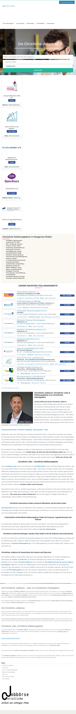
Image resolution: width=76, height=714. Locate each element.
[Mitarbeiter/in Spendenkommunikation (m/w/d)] (11, 147)
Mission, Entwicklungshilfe (14, 269)
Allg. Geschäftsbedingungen (9, 670)
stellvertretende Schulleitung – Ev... (28, 292)
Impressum (5, 667)
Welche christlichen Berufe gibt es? (10, 638)
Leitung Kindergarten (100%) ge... (11, 96)
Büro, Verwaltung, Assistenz (14, 244)
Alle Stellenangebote (8, 23)
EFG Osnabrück (21, 354)
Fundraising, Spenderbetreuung (15, 247)
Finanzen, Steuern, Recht (13, 245)
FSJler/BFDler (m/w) (12, 188)
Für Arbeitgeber (40, 23)
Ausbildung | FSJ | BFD (13, 242)
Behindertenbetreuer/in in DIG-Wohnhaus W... (31, 377)
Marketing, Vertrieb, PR (12, 265)
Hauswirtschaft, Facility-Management (16, 256)
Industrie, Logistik (11, 258)
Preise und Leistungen (8, 676)
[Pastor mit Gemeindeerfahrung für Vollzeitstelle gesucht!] (11, 209)
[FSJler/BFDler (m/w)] (11, 178)
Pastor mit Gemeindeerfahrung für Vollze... (31, 348)
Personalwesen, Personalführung (15, 273)
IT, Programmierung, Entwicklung (16, 260)
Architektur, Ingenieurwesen (14, 240)
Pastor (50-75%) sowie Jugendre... (12, 127)
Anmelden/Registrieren (66, 2)
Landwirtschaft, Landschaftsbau (15, 264)
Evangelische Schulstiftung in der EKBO (28, 298)
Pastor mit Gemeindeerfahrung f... (11, 220)
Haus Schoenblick (22, 317)
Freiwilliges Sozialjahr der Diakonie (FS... (30, 367)
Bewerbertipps (30, 23)
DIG (18, 373)
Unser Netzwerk (20, 23)
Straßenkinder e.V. (22, 326)
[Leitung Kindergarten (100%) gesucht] (11, 85)
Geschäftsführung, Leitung (13, 251)
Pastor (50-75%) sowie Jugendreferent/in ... (31, 358)
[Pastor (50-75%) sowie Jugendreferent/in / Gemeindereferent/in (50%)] (11, 116)
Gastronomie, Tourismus (13, 249)
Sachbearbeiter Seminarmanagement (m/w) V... (32, 311)
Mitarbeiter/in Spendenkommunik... (11, 158)
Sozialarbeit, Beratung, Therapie (15, 276)
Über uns (4, 674)
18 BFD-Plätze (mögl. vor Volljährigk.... (29, 301)
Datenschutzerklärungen (8, 672)
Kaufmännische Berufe (12, 262)
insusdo (19, 307)
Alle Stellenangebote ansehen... (10, 388)
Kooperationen (50, 23)
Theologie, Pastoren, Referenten (15, 278)
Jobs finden (38, 70)
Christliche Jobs (61, 631)
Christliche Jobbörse (7, 665)
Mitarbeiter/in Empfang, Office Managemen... (31, 320)
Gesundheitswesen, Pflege (13, 253)
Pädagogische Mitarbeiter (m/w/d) (28, 339)
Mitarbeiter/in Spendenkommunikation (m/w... (32, 329)
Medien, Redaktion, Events (13, 267)
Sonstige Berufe (10, 274)
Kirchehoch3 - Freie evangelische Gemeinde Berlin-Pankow (33, 364)
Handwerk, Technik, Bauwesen (15, 255)
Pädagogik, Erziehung (12, 271)
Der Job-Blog (5, 678)
